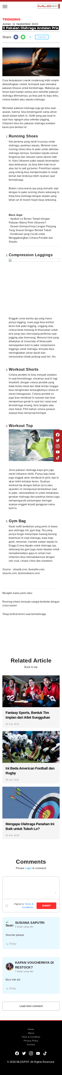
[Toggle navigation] (5, 6)
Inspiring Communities (23, 43)
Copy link (42, 37)
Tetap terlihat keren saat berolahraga (24, 614)
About (31, 1033)
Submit (46, 905)
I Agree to (23, 906)
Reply (13, 943)
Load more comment (31, 1006)
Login (28, 868)
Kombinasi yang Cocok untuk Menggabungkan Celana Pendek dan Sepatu (31, 238)
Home (31, 1029)
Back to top (31, 667)
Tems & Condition (31, 1037)
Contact (31, 1044)
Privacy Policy (31, 1040)
